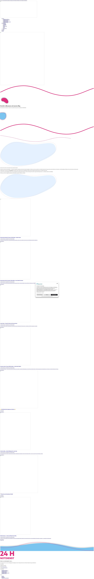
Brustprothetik (5, 28)
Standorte (3, 18)
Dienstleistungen (4, 23)
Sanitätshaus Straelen (5, 21)
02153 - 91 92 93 (4, 566)
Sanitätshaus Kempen (5, 20)
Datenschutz (3, 577)
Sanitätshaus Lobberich (6, 19)
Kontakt (3, 30)
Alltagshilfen (4, 24)
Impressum (3, 576)
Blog (3, 29)
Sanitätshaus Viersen (5, 22)
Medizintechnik (5, 26)
